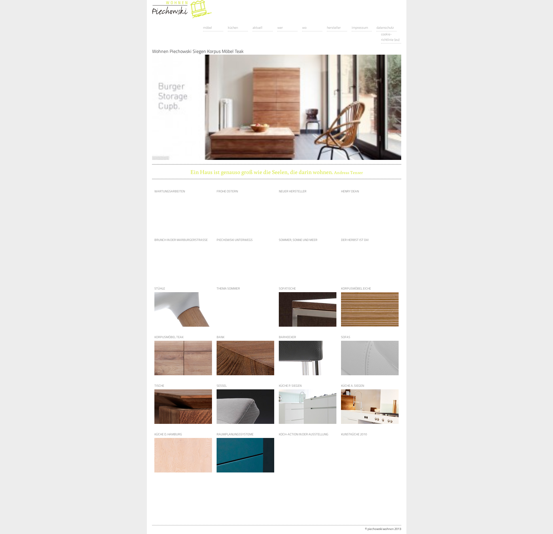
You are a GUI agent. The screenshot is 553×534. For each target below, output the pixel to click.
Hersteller (334, 27)
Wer (280, 27)
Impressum (360, 27)
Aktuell (257, 27)
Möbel (207, 27)
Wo (304, 27)
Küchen (233, 27)
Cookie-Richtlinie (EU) (390, 36)
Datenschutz (385, 27)
